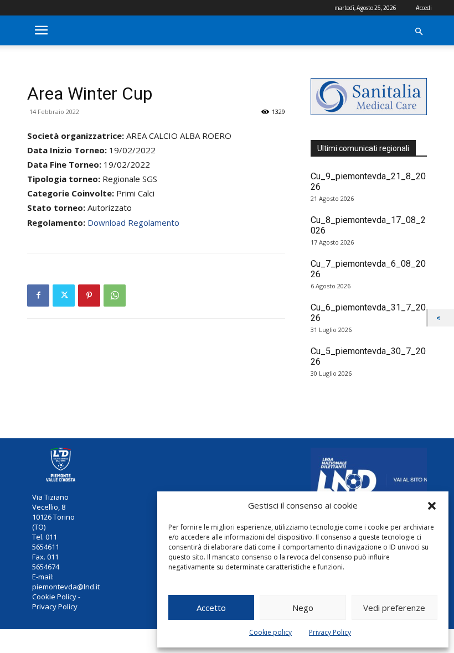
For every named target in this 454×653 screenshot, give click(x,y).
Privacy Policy (330, 632)
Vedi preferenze (394, 607)
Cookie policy (270, 632)
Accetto (211, 607)
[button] (431, 505)
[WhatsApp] (115, 295)
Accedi (424, 7)
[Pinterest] (89, 295)
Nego (302, 607)
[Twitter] (64, 295)
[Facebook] (38, 295)
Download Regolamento (133, 222)
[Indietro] (441, 318)
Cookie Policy (54, 597)
